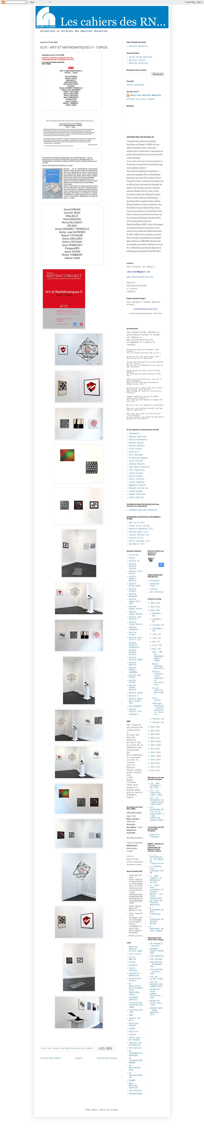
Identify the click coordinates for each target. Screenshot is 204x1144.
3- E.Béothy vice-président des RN (157, 870)
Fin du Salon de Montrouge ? (158, 691)
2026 (153, 603)
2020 (153, 738)
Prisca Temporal (137, 482)
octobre (156, 625)
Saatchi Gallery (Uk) (135, 710)
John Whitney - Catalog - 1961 (156, 971)
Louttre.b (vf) (136, 538)
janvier (156, 723)
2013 (153, 763)
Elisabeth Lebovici (133, 999)
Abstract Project (137, 60)
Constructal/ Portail (135, 980)
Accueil (79, 1058)
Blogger (114, 1110)
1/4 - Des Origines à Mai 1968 (155, 785)
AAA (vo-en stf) (137, 523)
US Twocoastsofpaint (135, 1075)
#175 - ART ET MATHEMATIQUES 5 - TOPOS (158, 656)
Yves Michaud (135, 1091)
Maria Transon (135, 476)
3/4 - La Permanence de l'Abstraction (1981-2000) (157, 801)
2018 (153, 745)
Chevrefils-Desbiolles (134, 974)
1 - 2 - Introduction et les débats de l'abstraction (157, 859)
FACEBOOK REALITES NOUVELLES (143, 510)
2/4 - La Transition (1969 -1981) (156, 793)
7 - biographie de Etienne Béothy (157, 920)
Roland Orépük (135, 491)
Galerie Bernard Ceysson (132, 566)
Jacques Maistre (137, 464)
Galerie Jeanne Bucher (135, 623)
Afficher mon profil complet (141, 99)
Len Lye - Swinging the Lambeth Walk (156, 984)
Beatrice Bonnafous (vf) (141, 529)
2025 (153, 607)
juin (155, 638)
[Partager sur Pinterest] (110, 1048)
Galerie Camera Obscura (132, 579)
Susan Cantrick (136, 497)
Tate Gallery (135, 1048)
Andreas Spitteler (138, 437)
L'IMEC (130, 778)
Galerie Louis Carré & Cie (135, 639)
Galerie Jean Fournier (135, 618)
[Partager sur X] (105, 1048)
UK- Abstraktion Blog (134, 1068)
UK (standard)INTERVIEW (135, 1060)
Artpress (133, 965)
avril (155, 645)
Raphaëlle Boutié (137, 485)
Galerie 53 (134, 561)
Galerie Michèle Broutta (132, 652)
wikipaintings (135, 1094)
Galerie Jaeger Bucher (135, 613)
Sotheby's (133, 714)
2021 (153, 734)
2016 (153, 752)
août (155, 634)
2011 (153, 771)
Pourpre (132, 1035)
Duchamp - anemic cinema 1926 (157, 951)
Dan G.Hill (134, 452)
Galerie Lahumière (133, 628)
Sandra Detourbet (137, 494)
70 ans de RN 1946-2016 (140, 57)
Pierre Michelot (137, 479)
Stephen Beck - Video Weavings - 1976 (156, 1011)
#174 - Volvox (156, 699)
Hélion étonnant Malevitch (158, 666)
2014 (153, 760)
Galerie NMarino (132, 664)
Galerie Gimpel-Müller (135, 608)
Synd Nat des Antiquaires (135, 1044)
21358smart (134, 434)
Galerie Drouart (132, 590)
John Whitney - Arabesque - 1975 (157, 964)
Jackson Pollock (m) (139, 535)
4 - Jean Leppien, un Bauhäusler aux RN (155, 879)
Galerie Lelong (132, 634)
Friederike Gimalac (138, 458)
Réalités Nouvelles (138, 46)
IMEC (131, 1015)
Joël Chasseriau (137, 470)
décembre (156, 613)
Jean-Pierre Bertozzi (139, 467)
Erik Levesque (135, 455)
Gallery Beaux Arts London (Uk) (135, 701)
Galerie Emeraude (133, 595)
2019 (153, 742)
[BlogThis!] (102, 1048)
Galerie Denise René (134, 585)
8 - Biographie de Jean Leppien (157, 929)
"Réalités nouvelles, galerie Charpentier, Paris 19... (158, 709)
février (156, 719)
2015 (153, 756)
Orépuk (132, 1029)
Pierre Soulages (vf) (139, 541)
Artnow (132, 962)
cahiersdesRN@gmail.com (138, 272)
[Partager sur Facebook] (108, 1048)
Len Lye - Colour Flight (157, 978)
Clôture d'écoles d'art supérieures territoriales (158, 678)
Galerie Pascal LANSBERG (133, 670)
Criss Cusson (135, 449)
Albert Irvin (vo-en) (139, 526)
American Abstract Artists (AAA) (135, 949)
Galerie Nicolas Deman (135, 658)
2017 (153, 749)
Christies (133, 555)
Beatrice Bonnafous (138, 440)
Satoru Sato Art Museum (134, 1039)
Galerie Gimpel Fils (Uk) (134, 601)
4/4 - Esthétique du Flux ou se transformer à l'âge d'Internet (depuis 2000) (157, 813)
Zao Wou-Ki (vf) (137, 544)
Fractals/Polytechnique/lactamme (135, 1005)
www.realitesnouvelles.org (140, 277)
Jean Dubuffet (157, 956)
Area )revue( (135, 954)
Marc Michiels (157, 592)
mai (154, 642)
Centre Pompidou (133, 969)
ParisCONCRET (135, 706)
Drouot (132, 558)
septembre (157, 629)
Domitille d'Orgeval (154, 836)
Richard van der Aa (138, 488)
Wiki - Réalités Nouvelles (133, 1085)
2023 (153, 727)
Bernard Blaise (136, 443)
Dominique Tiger (154, 585)
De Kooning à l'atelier (156, 945)
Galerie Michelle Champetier (134, 645)
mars (155, 649)
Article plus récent (51, 1058)
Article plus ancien (107, 1058)
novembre (156, 619)
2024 (153, 610)
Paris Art (133, 1032)
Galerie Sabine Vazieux (132, 687)
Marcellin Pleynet (133, 1024)
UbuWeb (132, 1080)
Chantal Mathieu (137, 446)
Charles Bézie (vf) (138, 532)
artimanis (154, 581)
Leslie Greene (135, 473)
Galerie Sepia (135, 693)
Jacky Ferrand (135, 461)
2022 (153, 731)
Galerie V (133, 696)
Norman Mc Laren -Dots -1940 (155, 1003)
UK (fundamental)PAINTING (135, 1053)
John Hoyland (156, 959)
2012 (153, 767)
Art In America (132, 958)
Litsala (153, 589)
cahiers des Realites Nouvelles (145, 95)
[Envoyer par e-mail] (99, 1048)
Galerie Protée (132, 681)
